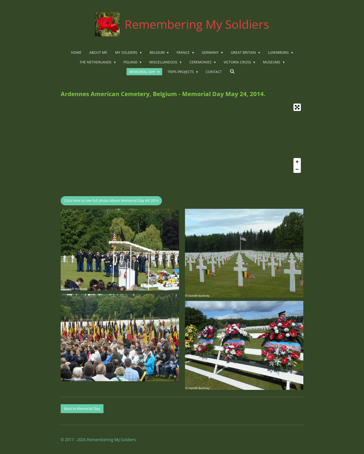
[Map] (182, 138)
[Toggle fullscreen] (297, 107)
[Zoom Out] (297, 169)
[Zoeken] (232, 71)
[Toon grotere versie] (120, 250)
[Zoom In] (297, 161)
